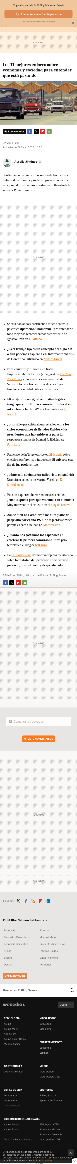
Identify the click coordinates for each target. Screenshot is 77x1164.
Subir (63, 1004)
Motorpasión (51, 525)
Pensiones (45, 964)
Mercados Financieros (17, 937)
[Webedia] (14, 1006)
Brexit (7, 950)
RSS (33, 900)
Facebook (29, 131)
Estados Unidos (49, 950)
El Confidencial (21, 555)
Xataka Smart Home (15, 1038)
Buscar (72, 990)
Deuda (8, 964)
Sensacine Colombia (51, 1134)
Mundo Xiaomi (12, 1043)
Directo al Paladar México (18, 1139)
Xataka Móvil (11, 1028)
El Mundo (35, 339)
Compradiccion (12, 1105)
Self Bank (41, 545)
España (8, 957)
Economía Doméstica (16, 944)
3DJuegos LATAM (49, 1124)
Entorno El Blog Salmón (53, 575)
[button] (27, 161)
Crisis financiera (49, 957)
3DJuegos (45, 1023)
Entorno (44, 930)
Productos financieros (52, 944)
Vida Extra (45, 1028)
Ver (40, 738)
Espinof (44, 1052)
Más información (42, 1160)
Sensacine (45, 1047)
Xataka (7, 1023)
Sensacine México (50, 1129)
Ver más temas (15, 976)
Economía (9, 930)
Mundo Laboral (48, 937)
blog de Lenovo (60, 505)
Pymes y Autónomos (51, 1100)
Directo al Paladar (13, 1071)
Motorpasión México (51, 1139)
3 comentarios (16, 131)
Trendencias (11, 1095)
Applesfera (10, 1033)
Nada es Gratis (53, 359)
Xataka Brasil (11, 1129)
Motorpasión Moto (50, 1076)
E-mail (49, 131)
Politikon (13, 444)
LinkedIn (48, 900)
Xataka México (12, 1124)
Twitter (36, 131)
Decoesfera (10, 1100)
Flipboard (42, 131)
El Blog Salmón (25, 575)
